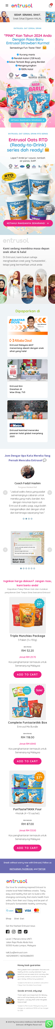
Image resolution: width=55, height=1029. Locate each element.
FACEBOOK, (27, 869)
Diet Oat (19, 918)
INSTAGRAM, (16, 869)
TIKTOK (41, 869)
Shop (8, 918)
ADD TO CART (27, 674)
